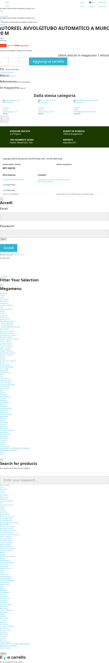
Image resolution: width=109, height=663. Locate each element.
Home (2, 487)
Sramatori (3, 420)
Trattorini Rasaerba (6, 414)
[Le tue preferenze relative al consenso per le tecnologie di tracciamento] (4, 658)
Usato (2, 572)
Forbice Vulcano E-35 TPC (46, 112)
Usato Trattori (4, 379)
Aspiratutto (3, 426)
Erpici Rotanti (4, 299)
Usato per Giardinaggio (7, 385)
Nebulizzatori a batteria (7, 353)
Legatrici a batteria (6, 347)
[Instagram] (0, 265)
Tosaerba (3, 442)
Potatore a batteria (6, 355)
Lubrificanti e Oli (5, 373)
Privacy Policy (10, 185)
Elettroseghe (4, 422)
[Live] (0, 271)
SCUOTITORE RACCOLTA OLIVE (10, 327)
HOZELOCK (12, 76)
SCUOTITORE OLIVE (7, 323)
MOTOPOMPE (4, 329)
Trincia (2, 297)
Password (7, 226)
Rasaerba (3, 444)
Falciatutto (3, 404)
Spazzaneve (3, 412)
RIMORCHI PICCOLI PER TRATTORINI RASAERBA (14, 448)
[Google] (0, 263)
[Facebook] (0, 261)
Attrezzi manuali (5, 434)
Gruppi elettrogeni (6, 408)
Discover (5, 110)
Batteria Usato (4, 389)
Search (3, 654)
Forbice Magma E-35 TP (10, 112)
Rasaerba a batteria (6, 345)
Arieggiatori (4, 406)
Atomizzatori (4, 301)
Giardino (2, 588)
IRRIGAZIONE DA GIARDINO (8, 450)
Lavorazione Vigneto (6, 305)
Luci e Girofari (4, 369)
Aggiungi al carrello (48, 61)
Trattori (2, 295)
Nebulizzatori (4, 303)
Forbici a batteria (5, 341)
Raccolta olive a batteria (8, 361)
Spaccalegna (4, 410)
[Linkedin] (0, 269)
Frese (1, 307)
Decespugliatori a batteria (8, 335)
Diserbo (2, 311)
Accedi (9, 247)
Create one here (18, 255)
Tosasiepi (3, 398)
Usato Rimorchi (5, 387)
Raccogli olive (4, 432)
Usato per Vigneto (6, 383)
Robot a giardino (5, 349)
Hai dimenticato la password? (9, 253)
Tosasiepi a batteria (6, 337)
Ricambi (2, 558)
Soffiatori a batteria (6, 351)
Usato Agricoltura (5, 381)
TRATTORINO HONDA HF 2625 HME (85, 112)
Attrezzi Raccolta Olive (7, 321)
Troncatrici (3, 424)
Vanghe (2, 313)
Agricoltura (3, 489)
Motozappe (3, 400)
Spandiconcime (5, 319)
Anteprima (6, 108)
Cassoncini (3, 315)
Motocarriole (4, 438)
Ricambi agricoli (5, 365)
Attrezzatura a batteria (7, 527)
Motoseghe (3, 395)
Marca (4, 75)
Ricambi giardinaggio (7, 367)
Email (4, 208)
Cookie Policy (10, 190)
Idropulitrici (3, 436)
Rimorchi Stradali (5, 648)
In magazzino (9, 88)
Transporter (4, 440)
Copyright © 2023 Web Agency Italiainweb (75, 194)
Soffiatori (3, 418)
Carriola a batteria (6, 343)
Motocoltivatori (5, 402)
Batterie (2, 357)
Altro (1, 391)
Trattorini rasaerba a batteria (9, 339)
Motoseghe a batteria (7, 333)
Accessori (3, 359)
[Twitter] (0, 267)
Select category (5, 485)
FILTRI (2, 375)
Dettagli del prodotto (7, 72)
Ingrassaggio (4, 371)
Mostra (3, 239)
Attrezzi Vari (4, 317)
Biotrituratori (4, 428)
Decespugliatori (5, 397)
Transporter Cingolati (7, 430)
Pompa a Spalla (5, 446)
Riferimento (8, 81)
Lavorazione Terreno (6, 309)
